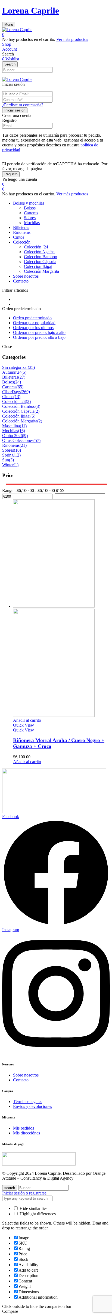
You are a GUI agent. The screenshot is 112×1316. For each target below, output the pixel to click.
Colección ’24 (36, 247)
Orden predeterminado (32, 318)
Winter (8, 464)
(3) (37, 406)
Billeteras (10, 377)
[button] (56, 34)
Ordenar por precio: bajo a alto (39, 332)
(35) (31, 367)
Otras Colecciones (17, 440)
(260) (25, 391)
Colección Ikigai (38, 266)
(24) (17, 382)
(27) (21, 377)
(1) (16, 464)
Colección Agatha (39, 252)
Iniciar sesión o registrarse (24, 1193)
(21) (23, 445)
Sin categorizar (15, 367)
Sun (5, 460)
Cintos (7, 396)
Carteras (31, 213)
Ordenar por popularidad (34, 322)
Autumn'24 (11, 372)
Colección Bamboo (40, 256)
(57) (37, 440)
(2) (28, 401)
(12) (17, 455)
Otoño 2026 (12, 435)
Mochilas (32, 222)
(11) (23, 426)
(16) (21, 430)
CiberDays (11, 391)
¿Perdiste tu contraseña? (22, 105)
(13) (16, 396)
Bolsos (30, 208)
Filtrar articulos (15, 290)
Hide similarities (32, 1208)
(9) (25, 435)
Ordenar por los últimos (33, 327)
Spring (8, 455)
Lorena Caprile (30, 10)
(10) (17, 450)
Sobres (30, 217)
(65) (19, 387)
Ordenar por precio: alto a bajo (39, 337)
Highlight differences (37, 1214)
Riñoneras (11, 445)
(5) (23, 372)
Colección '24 (14, 401)
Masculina (11, 426)
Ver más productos (72, 39)
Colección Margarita (41, 271)
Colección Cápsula (40, 261)
